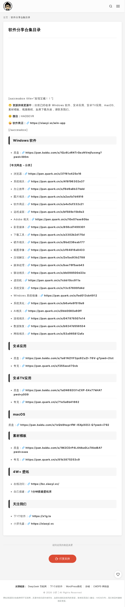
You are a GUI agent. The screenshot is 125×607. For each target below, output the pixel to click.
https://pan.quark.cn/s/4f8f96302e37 (58, 181)
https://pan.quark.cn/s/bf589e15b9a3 (57, 211)
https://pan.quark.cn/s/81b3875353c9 (53, 459)
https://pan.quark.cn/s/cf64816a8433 (58, 249)
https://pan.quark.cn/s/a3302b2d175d (58, 234)
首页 (5, 17)
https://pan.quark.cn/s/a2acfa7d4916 (57, 196)
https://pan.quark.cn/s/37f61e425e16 (54, 173)
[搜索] (110, 6)
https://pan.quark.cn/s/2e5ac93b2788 (58, 257)
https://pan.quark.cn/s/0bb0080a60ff (55, 310)
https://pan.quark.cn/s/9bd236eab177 (58, 242)
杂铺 (87, 586)
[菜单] (118, 5)
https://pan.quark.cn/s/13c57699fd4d (57, 288)
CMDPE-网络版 (101, 586)
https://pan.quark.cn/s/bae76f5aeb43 (57, 265)
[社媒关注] (118, 574)
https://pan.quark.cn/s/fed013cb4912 (70, 295)
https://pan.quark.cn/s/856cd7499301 (58, 227)
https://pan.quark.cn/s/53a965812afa (57, 333)
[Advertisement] (62, 71)
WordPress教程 (74, 586)
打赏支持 (64, 558)
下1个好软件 (56, 586)
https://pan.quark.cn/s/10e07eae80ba (62, 219)
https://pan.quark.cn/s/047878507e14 (58, 318)
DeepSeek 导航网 (37, 586)
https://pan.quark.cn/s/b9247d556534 (58, 326)
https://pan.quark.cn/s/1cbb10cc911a (54, 280)
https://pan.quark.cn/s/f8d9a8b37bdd (58, 189)
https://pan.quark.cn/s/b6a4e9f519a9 (57, 303)
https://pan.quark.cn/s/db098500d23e (58, 272)
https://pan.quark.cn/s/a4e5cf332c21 (57, 204)
